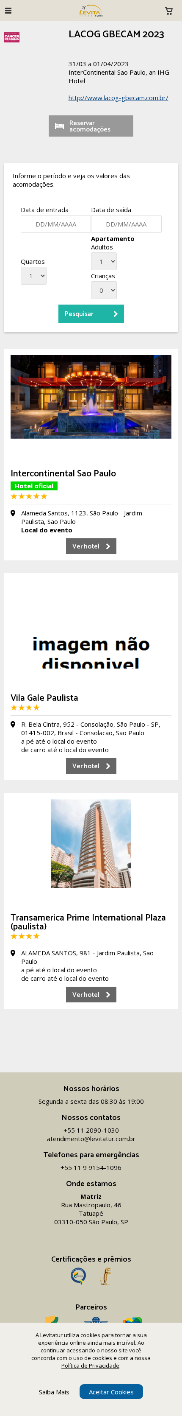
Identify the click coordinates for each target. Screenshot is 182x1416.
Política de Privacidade (90, 1365)
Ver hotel (85, 546)
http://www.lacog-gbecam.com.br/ (118, 97)
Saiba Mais (54, 1392)
